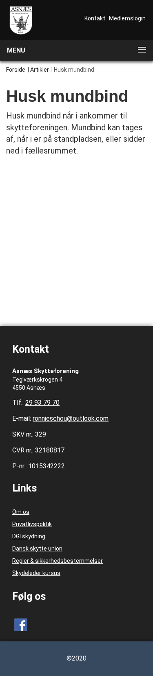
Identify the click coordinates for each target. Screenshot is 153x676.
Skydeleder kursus (36, 573)
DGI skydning (28, 536)
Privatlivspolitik (32, 524)
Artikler (39, 69)
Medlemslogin (127, 18)
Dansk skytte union (37, 548)
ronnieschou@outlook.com (71, 418)
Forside (15, 69)
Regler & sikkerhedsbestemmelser (57, 560)
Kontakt (94, 18)
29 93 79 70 (42, 402)
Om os (20, 512)
